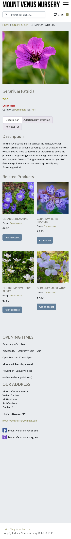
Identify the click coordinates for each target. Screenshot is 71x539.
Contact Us (23, 529)
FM (34, 109)
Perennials (20, 109)
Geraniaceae (16, 223)
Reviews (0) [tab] (12, 126)
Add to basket (12, 237)
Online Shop (8, 529)
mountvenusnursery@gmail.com (19, 420)
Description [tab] (12, 119)
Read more (45, 240)
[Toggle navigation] (66, 4)
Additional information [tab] (36, 119)
